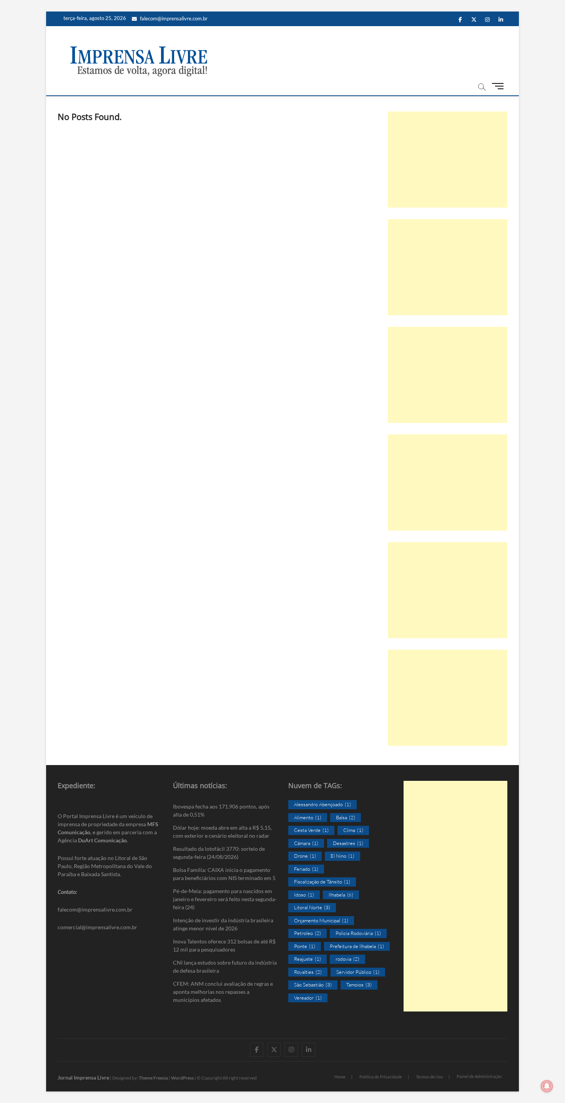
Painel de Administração (479, 1076)
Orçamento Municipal (321, 920)
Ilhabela (341, 895)
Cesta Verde (311, 830)
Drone (305, 856)
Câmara (306, 843)
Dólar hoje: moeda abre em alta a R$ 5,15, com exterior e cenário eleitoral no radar (222, 831)
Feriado (306, 869)
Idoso (304, 895)
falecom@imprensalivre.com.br (174, 18)
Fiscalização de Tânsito (322, 881)
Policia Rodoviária (358, 933)
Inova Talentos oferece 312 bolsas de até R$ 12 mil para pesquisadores (224, 945)
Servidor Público (357, 972)
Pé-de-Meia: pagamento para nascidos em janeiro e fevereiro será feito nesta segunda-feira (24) (225, 899)
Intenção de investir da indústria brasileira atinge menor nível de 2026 (223, 924)
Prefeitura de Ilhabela (357, 946)
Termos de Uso (429, 1076)
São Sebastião (313, 985)
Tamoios (359, 985)
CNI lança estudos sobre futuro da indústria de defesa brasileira (225, 966)
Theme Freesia (153, 1078)
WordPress (182, 1078)
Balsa (345, 817)
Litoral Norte (312, 907)
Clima (353, 830)
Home (340, 1076)
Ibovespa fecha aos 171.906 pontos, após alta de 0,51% (221, 810)
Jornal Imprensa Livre (83, 1077)
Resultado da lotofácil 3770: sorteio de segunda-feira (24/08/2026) (219, 852)
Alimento (307, 817)
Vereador (308, 998)
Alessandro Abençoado (322, 804)
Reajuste (307, 959)
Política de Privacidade (380, 1076)
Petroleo (307, 933)
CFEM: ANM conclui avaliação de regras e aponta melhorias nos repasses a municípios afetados (223, 991)
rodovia (347, 959)
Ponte (304, 946)
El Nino (342, 856)
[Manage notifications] (547, 1086)
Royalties (308, 972)
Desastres (348, 843)
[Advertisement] (447, 159)
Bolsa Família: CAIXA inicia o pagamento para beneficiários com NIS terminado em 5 (224, 874)
